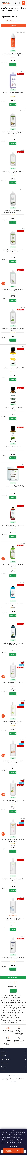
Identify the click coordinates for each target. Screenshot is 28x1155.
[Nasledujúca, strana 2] (13, 982)
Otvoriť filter (13, 25)
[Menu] (23, 3)
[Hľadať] (12, 2)
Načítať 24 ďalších (13, 977)
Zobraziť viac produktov (13, 21)
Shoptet (16, 1075)
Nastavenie (13, 1146)
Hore (13, 991)
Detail (13, 929)
